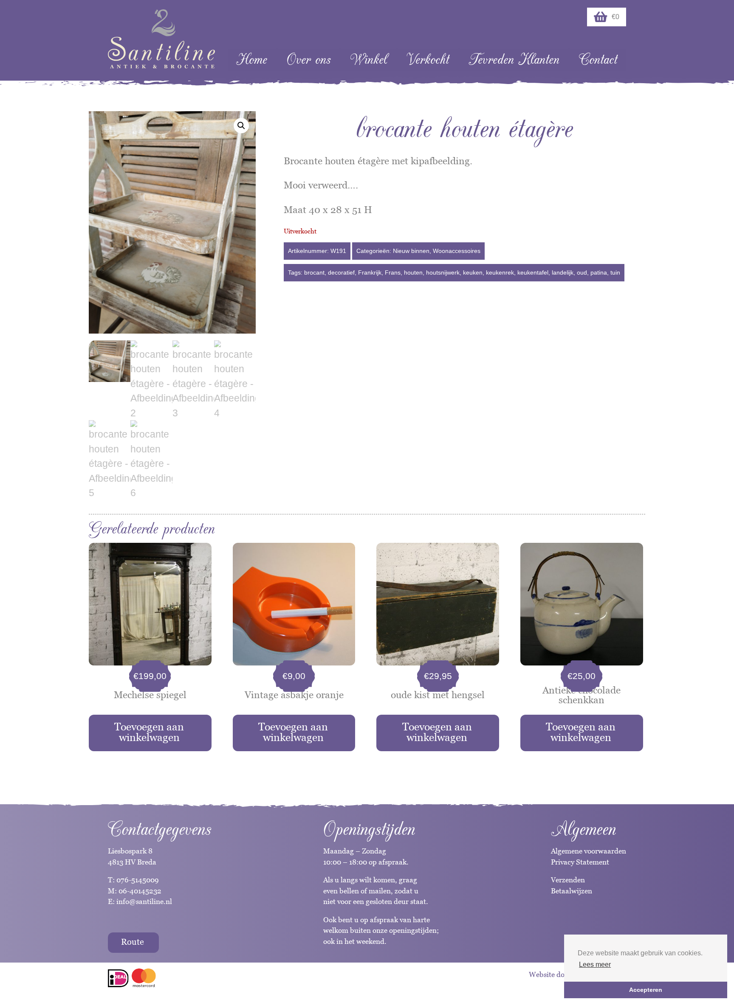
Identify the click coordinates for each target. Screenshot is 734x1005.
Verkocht (428, 59)
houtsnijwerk (443, 272)
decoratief (341, 272)
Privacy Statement (580, 862)
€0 (615, 16)
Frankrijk (369, 272)
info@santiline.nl (144, 901)
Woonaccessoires (456, 250)
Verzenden (568, 880)
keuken (473, 272)
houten (413, 272)
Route (132, 941)
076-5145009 (137, 880)
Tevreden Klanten (514, 59)
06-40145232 (140, 891)
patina (598, 272)
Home (251, 59)
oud (582, 272)
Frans (393, 272)
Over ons (308, 59)
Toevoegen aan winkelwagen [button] (149, 732)
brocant (314, 272)
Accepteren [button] (645, 989)
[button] (241, 125)
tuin (615, 272)
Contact (598, 59)
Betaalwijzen (571, 891)
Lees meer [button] (595, 964)
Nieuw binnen (411, 250)
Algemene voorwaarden (588, 851)
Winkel (368, 59)
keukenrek (500, 272)
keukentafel (532, 272)
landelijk (562, 272)
